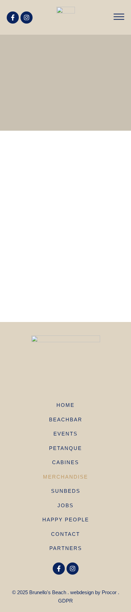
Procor (109, 592)
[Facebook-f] (13, 17)
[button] (119, 16)
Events (65, 434)
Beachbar (65, 419)
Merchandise (65, 477)
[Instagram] (26, 17)
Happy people (65, 519)
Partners (65, 548)
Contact (65, 534)
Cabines (65, 462)
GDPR (65, 601)
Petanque (65, 448)
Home (65, 405)
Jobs (65, 505)
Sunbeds (65, 491)
